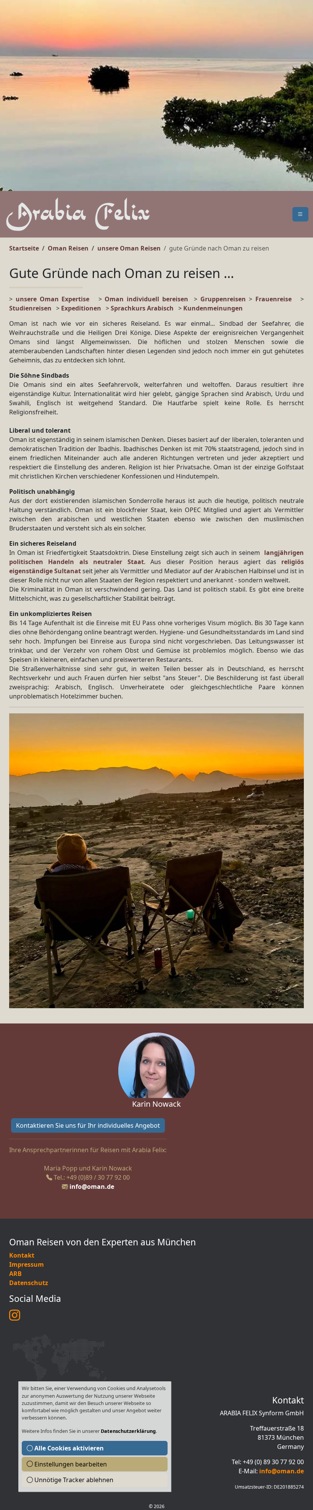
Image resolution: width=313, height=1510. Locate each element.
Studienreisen (30, 308)
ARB (15, 1273)
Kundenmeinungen (213, 308)
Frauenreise (273, 299)
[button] (300, 214)
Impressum (26, 1264)
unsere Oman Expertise (53, 299)
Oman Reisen (68, 248)
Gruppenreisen (224, 299)
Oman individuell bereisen (146, 299)
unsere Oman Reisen (129, 248)
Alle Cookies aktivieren (68, 1448)
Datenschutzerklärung (128, 1431)
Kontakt (21, 1255)
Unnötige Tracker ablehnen (73, 1480)
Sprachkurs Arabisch (142, 308)
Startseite (24, 248)
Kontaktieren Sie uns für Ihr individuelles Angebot (88, 1125)
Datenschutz (28, 1283)
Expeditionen (83, 308)
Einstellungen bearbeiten (70, 1464)
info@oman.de (91, 1186)
